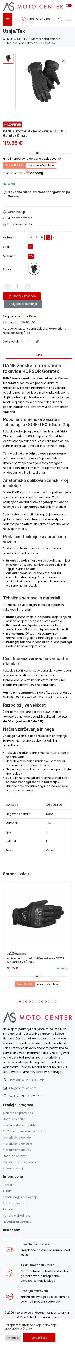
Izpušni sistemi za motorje (21, 1162)
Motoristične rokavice (22, 43)
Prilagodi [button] (13, 1338)
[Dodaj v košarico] (37, 915)
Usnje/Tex (48, 43)
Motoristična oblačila (45, 39)
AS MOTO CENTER (15, 39)
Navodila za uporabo (17, 1222)
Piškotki (8, 1209)
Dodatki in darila (14, 1119)
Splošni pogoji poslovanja (20, 1197)
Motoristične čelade (17, 1138)
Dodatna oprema (15, 1156)
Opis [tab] (39, 355)
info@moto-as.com (23, 1088)
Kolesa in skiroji (13, 1168)
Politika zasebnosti (15, 1203)
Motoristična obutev (17, 1150)
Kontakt (8, 1185)
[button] (20, 1001)
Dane (33, 316)
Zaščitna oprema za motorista (24, 1131)
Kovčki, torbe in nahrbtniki (21, 1125)
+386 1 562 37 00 (31, 1096)
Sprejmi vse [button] (39, 1338)
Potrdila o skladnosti (17, 1216)
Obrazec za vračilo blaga (38, 1281)
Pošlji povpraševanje (23, 304)
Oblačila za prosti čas (18, 1113)
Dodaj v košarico (24, 296)
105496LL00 (28, 322)
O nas (7, 1191)
